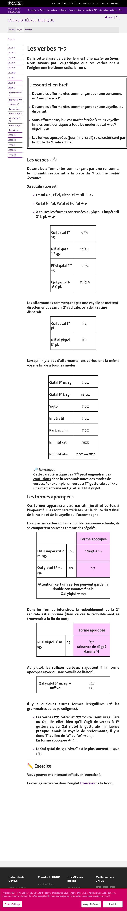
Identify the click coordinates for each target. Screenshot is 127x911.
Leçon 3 (11, 57)
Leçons (19, 29)
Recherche (63, 10)
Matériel (28, 29)
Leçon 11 (12, 139)
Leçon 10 (12, 134)
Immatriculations (46, 884)
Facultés (68, 3)
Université (57, 3)
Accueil (12, 29)
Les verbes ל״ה (15, 99)
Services (105, 3)
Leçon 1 (11, 47)
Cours (11, 39)
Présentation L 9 (15, 94)
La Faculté (42, 10)
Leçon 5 (11, 67)
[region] (63, 899)
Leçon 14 (12, 155)
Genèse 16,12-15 (15, 119)
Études (78, 3)
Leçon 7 (11, 77)
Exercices (13, 130)
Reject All (113, 904)
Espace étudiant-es (76, 10)
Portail (110, 17)
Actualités (32, 10)
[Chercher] (116, 17)
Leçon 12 (12, 145)
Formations (52, 10)
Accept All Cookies (91, 904)
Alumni (114, 3)
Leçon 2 (11, 52)
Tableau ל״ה (14, 104)
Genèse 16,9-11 (15, 113)
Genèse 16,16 (14, 125)
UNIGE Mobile (73, 887)
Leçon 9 (11, 87)
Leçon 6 (11, 72)
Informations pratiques (108, 10)
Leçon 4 (11, 62)
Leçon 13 (12, 149)
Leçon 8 (11, 82)
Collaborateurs (91, 3)
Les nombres (14, 109)
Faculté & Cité (91, 10)
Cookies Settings (12, 904)
